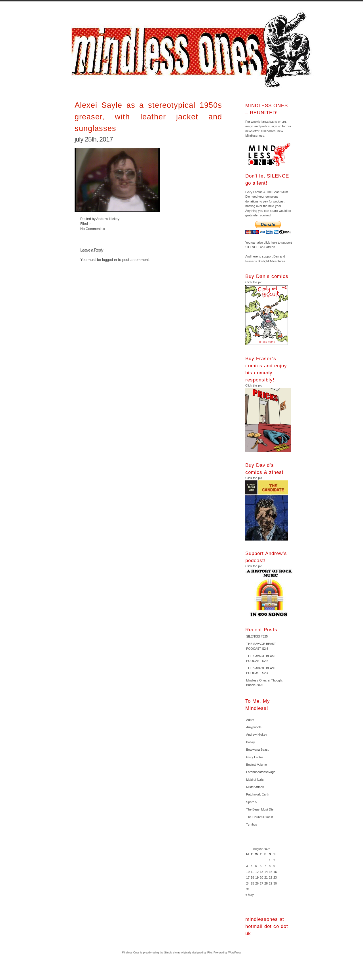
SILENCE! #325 (257, 636)
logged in (109, 260)
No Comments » (92, 229)
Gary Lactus (254, 757)
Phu (209, 952)
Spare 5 (251, 802)
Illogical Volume (256, 764)
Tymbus (251, 824)
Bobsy (250, 742)
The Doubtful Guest (259, 817)
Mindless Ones (193, 49)
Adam (250, 719)
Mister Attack (255, 787)
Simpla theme (172, 952)
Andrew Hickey (256, 734)
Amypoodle (253, 727)
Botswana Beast (257, 749)
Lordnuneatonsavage (260, 772)
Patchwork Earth (257, 794)
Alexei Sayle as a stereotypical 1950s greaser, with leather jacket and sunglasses (148, 117)
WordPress (234, 952)
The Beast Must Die (259, 809)
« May (249, 894)
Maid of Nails (255, 779)
